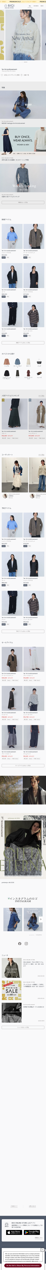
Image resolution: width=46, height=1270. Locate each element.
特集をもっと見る (23, 202)
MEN (42, 6)
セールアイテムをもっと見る (23, 765)
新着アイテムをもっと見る (23, 343)
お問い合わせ (32, 1206)
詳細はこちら (39, 1238)
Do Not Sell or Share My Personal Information (23, 1265)
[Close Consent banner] (42, 1249)
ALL (30, 6)
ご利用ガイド (14, 1206)
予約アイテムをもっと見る (23, 631)
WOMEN (36, 6)
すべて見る (41, 396)
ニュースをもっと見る (23, 1027)
